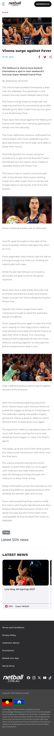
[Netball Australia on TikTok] (50, 678)
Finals (6, 532)
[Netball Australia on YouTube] (44, 678)
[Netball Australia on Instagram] (34, 678)
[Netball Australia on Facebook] (28, 678)
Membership (43, 4)
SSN (6, 12)
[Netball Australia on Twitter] (39, 678)
